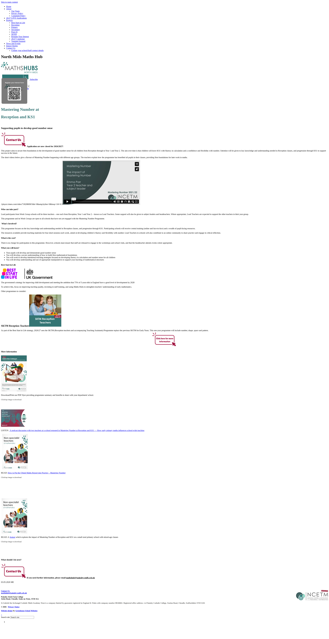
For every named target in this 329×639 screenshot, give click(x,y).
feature (12, 537)
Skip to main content (9, 2)
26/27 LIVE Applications (16, 18)
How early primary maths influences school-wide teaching (120, 430)
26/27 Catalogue (18, 39)
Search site (5, 617)
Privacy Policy (17, 13)
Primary (14, 27)
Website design (6, 611)
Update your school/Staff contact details (27, 50)
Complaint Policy (18, 16)
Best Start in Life (18, 23)
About (8, 9)
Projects (9, 20)
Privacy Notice (13, 607)
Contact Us (10, 48)
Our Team (15, 11)
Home (8, 6)
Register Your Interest (20, 36)
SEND (14, 34)
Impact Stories (12, 46)
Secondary (15, 30)
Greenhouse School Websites (26, 611)
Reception (15, 25)
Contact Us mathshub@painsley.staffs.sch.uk (14, 592)
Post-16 (14, 32)
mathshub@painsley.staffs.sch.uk (80, 578)
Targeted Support (18, 41)
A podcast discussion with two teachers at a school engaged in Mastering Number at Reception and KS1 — (53, 430)
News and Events (13, 43)
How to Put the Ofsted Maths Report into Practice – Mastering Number (37, 473)
